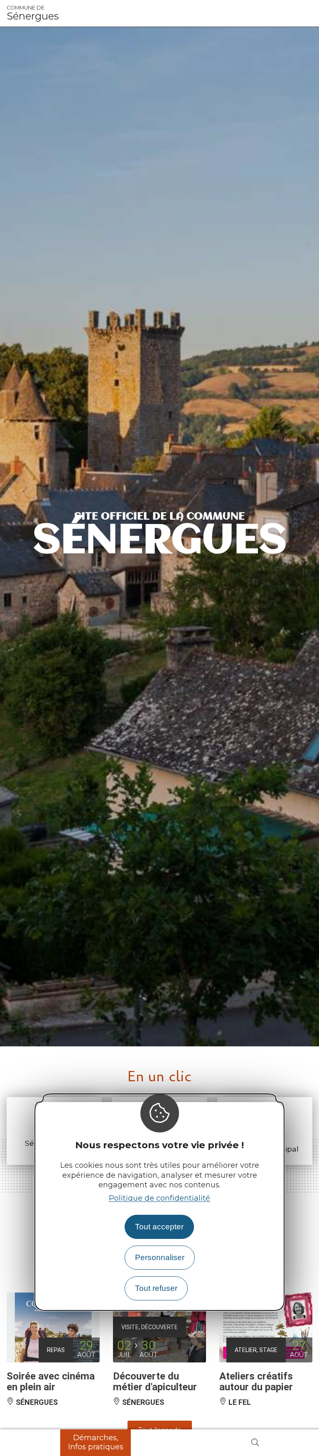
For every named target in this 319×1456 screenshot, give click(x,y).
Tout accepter (159, 1226)
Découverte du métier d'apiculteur (155, 1381)
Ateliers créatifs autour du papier (256, 1381)
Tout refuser (156, 1288)
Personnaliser (159, 1257)
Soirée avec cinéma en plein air (51, 1381)
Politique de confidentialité (159, 1198)
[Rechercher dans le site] (255, 1443)
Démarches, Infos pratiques (95, 1442)
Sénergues (33, 13)
